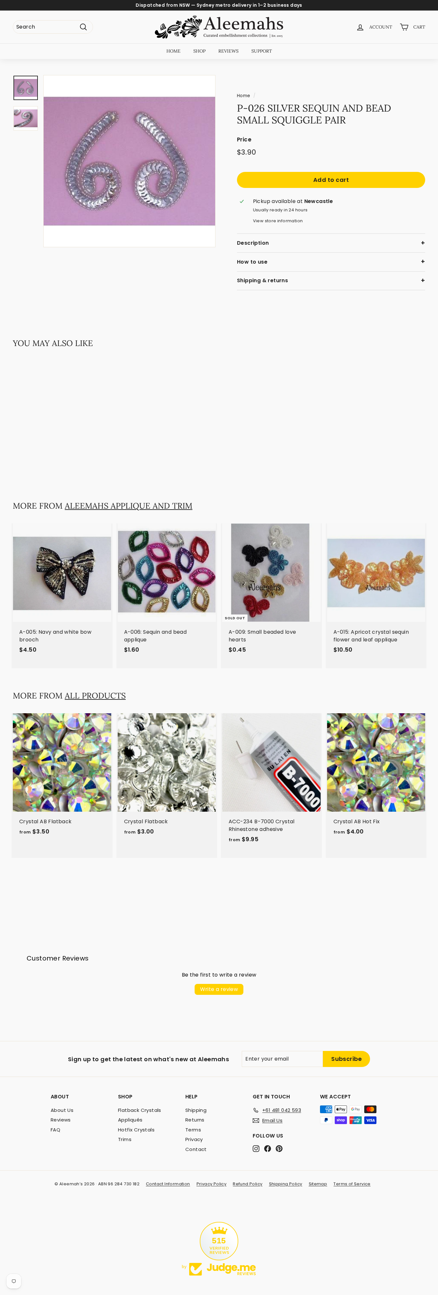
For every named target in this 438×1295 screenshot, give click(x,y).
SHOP (199, 51)
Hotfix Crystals (136, 1129)
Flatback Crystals (139, 1110)
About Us (62, 1110)
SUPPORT (261, 51)
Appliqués (130, 1119)
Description (253, 243)
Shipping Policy (285, 1184)
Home (243, 96)
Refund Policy (247, 1184)
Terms (193, 1129)
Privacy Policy (212, 1184)
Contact (196, 1149)
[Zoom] (129, 161)
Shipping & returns (262, 280)
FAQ (55, 1129)
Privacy (194, 1139)
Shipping (195, 1110)
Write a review (219, 989)
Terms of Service (351, 1184)
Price (244, 139)
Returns (195, 1119)
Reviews (61, 1119)
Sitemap (318, 1184)
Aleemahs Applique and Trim (128, 506)
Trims (124, 1139)
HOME (173, 51)
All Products (95, 695)
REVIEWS (228, 51)
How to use (252, 262)
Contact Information (168, 1184)
